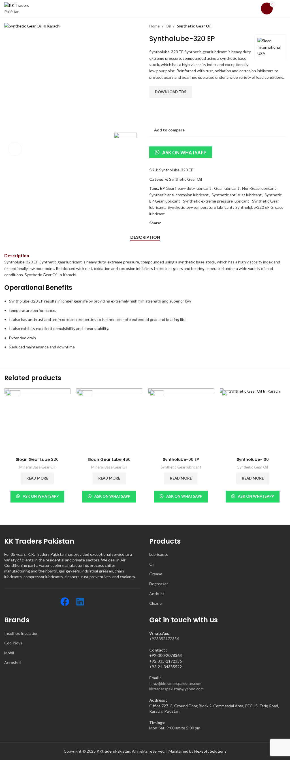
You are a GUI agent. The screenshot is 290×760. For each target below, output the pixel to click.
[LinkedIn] (80, 602)
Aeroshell (12, 662)
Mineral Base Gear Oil (37, 467)
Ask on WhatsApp (184, 152)
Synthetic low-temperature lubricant (200, 207)
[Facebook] (65, 602)
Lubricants (158, 554)
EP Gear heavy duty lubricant (185, 188)
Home (154, 26)
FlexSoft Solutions (210, 751)
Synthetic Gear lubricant (181, 467)
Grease (155, 573)
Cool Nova (13, 642)
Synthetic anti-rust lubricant (237, 194)
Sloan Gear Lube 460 (109, 459)
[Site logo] (24, 3)
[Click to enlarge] (14, 148)
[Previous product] (271, 26)
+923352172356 (164, 638)
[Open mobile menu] (283, 8)
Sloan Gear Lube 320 (37, 459)
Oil (168, 26)
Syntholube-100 (253, 459)
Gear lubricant (226, 188)
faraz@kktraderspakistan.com (175, 683)
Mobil (9, 652)
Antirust (156, 593)
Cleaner (156, 603)
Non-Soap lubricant (259, 188)
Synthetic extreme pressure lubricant (216, 201)
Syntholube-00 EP (181, 459)
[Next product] (283, 26)
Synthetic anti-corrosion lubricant (179, 194)
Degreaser (158, 583)
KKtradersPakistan (113, 751)
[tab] (145, 237)
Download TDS (170, 92)
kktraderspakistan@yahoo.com (176, 688)
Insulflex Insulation (21, 633)
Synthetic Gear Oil (194, 26)
